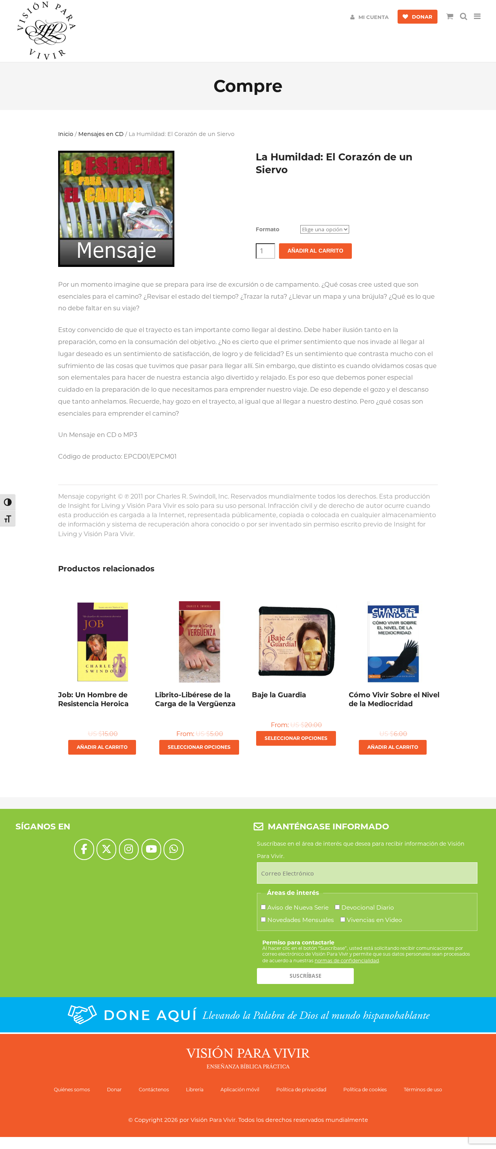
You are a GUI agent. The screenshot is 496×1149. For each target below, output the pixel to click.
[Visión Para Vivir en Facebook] (84, 849)
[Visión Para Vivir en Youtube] (151, 849)
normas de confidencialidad (347, 960)
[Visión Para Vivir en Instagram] (129, 849)
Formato (267, 229)
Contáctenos (154, 1089)
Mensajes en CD (101, 134)
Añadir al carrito (315, 251)
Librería (194, 1089)
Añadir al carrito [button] (102, 747)
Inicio (65, 134)
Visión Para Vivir (213, 1119)
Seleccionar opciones (199, 747)
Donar (114, 1089)
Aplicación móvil (239, 1089)
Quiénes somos (72, 1089)
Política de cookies (365, 1089)
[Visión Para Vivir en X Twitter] (106, 849)
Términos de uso (423, 1089)
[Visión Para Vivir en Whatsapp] (173, 849)
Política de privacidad (301, 1089)
